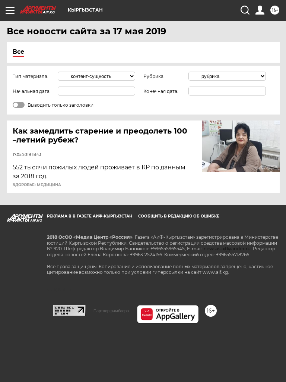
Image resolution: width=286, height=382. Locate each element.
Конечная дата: (160, 91)
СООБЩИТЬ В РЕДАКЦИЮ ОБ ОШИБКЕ (178, 216)
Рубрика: (154, 76)
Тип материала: (30, 76)
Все (18, 51)
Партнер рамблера (111, 311)
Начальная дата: (32, 91)
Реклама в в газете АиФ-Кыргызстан (89, 216)
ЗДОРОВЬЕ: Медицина (37, 185)
